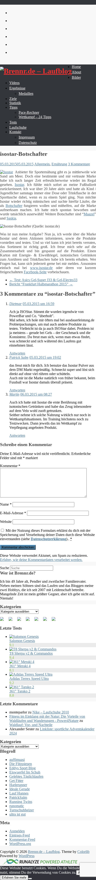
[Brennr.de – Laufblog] (36, 71)
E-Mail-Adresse (13, 513)
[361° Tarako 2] (21, 687)
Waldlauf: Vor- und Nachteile (30, 725)
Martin (14, 394)
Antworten (17, 353)
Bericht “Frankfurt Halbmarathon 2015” (41, 284)
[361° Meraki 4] (21, 662)
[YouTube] (38, 621)
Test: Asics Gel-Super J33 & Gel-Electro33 (43, 280)
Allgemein (42, 164)
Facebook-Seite (35, 272)
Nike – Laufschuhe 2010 (50, 712)
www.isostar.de (41, 268)
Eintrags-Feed (19, 835)
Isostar (19, 185)
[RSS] (29, 621)
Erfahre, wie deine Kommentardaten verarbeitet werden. (41, 560)
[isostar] (6, 172)
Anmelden (17, 831)
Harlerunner (18, 785)
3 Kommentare (79, 164)
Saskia (11, 218)
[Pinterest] (21, 621)
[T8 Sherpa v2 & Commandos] (32, 649)
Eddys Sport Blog (22, 768)
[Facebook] (3, 621)
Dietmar (15, 304)
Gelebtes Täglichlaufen (26, 776)
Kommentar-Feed (22, 839)
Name (6, 504)
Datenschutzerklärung (48, 539)
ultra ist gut (17, 814)
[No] (30, 878)
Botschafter (14, 206)
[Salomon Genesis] (24, 637)
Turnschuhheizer (21, 810)
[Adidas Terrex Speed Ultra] (30, 674)
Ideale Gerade (19, 789)
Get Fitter (16, 781)
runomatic (16, 806)
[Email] (55, 621)
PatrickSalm (18, 797)
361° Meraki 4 (20, 666)
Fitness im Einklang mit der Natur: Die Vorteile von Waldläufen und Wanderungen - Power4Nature (47, 718)
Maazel (89, 214)
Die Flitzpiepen (20, 764)
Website (6, 522)
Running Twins (20, 802)
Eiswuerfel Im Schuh (24, 772)
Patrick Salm (18, 357)
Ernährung (59, 164)
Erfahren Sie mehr (14, 877)
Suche (4, 568)
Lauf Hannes (18, 793)
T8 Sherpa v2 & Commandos (31, 653)
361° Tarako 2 (19, 691)
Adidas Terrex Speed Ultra (29, 679)
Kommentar (10, 466)
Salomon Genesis (22, 641)
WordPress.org (20, 844)
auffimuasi (17, 760)
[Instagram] (47, 621)
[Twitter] (12, 621)
